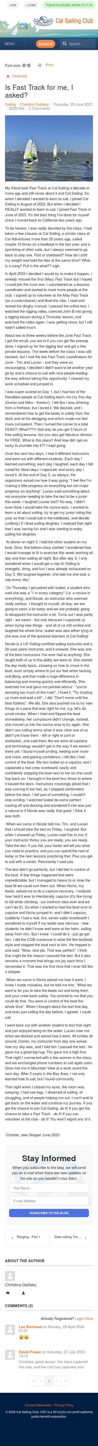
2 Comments (39, 108)
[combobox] (77, 43)
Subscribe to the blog (49, 1213)
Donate (46, 44)
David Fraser (30, 1352)
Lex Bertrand (30, 1326)
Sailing (10, 104)
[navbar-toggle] (12, 43)
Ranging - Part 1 (28, 1236)
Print (49, 64)
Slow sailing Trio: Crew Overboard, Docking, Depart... (73, 1236)
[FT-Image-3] (49, 148)
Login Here (84, 1318)
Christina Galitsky (34, 104)
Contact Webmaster (38, 1405)
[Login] (31, 5)
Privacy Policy (63, 1405)
